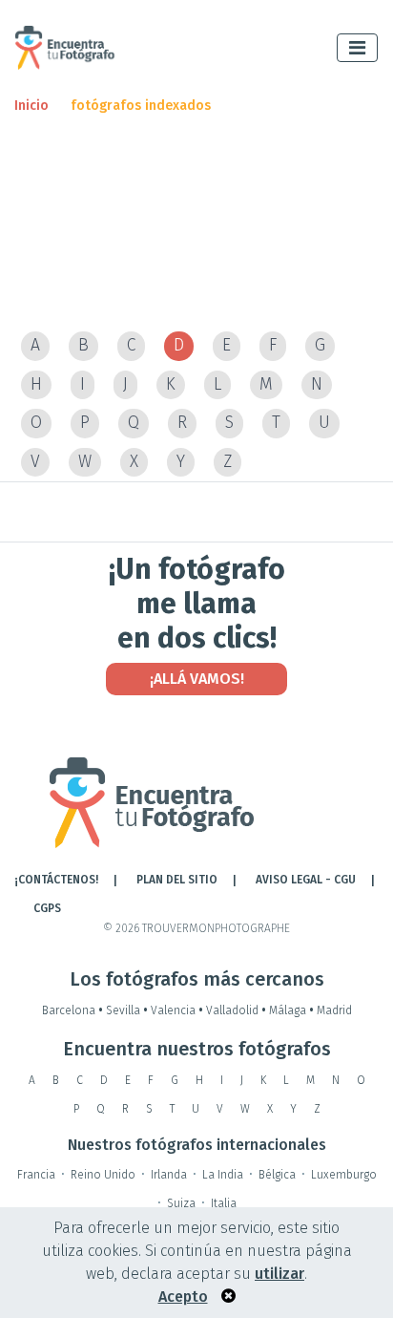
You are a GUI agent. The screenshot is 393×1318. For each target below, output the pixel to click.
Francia (36, 1174)
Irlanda (169, 1174)
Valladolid (236, 1010)
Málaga (291, 1010)
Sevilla (127, 1010)
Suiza (181, 1203)
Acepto (183, 1296)
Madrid (334, 1010)
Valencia (177, 1010)
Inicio (31, 105)
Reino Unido (103, 1174)
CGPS (47, 908)
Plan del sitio (176, 879)
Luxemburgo (344, 1174)
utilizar (279, 1274)
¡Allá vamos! (197, 679)
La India (222, 1174)
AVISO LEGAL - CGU (306, 879)
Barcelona (72, 1010)
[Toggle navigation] (357, 47)
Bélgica (277, 1174)
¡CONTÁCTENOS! (56, 879)
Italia (224, 1203)
